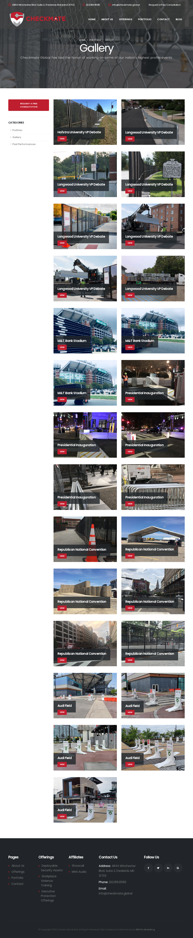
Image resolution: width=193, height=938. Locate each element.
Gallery (16, 137)
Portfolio (145, 19)
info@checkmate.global (126, 4)
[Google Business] (177, 867)
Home (91, 19)
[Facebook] (148, 867)
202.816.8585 (93, 4)
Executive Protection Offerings (48, 895)
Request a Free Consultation (165, 4)
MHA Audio (79, 872)
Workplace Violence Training (49, 880)
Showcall (78, 866)
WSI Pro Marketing (145, 929)
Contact (163, 19)
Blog (179, 19)
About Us (107, 19)
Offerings (125, 19)
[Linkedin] (168, 867)
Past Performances (24, 144)
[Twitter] (158, 867)
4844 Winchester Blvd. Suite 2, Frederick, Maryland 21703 (43, 4)
